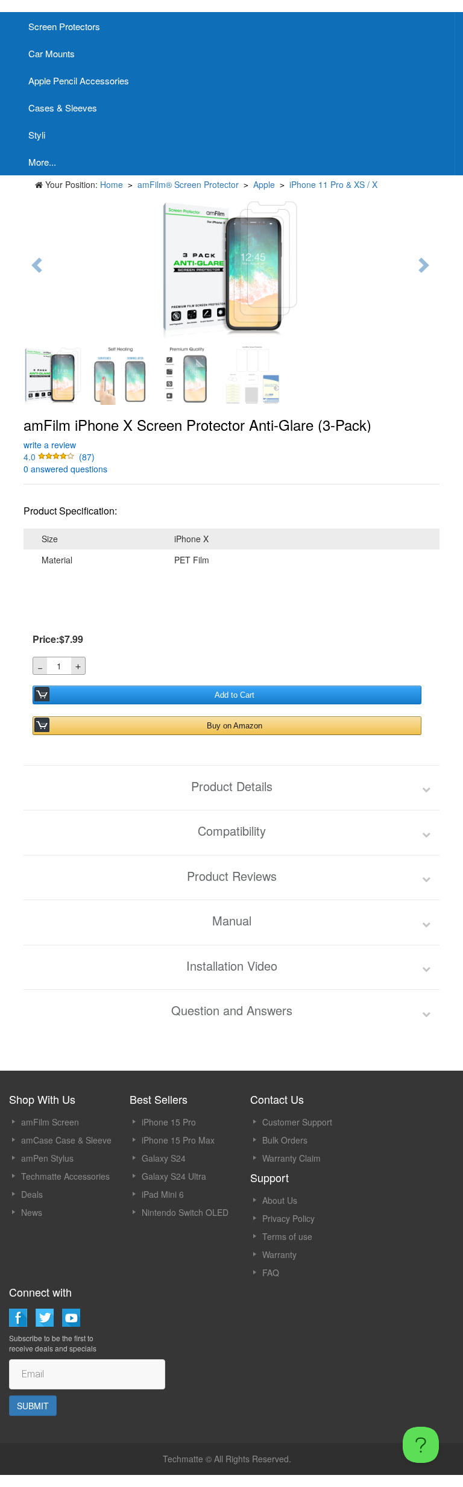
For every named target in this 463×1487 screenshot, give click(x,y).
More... (42, 161)
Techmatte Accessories (65, 1176)
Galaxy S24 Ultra (174, 1176)
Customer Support (297, 1122)
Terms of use (287, 1236)
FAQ (270, 1272)
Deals (32, 1194)
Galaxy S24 (164, 1158)
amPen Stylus (47, 1158)
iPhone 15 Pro (169, 1122)
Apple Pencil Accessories (78, 80)
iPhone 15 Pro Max (178, 1140)
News (31, 1212)
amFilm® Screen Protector (188, 184)
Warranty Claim (291, 1158)
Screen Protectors (64, 26)
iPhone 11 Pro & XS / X (333, 184)
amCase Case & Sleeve (66, 1140)
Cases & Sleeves (62, 107)
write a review (50, 445)
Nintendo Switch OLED (185, 1212)
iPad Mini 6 (163, 1194)
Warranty (279, 1254)
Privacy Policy (288, 1218)
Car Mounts (51, 53)
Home (111, 184)
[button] (50, 457)
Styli (36, 134)
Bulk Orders (284, 1140)
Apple (264, 184)
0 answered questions (65, 469)
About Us (279, 1200)
